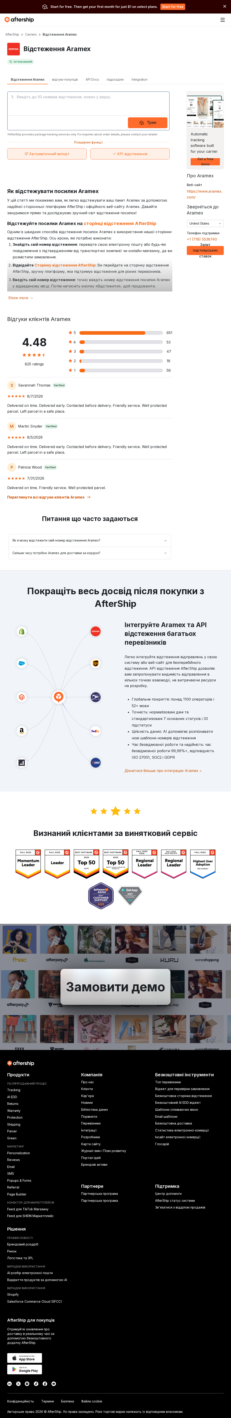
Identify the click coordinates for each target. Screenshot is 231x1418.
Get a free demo (205, 161)
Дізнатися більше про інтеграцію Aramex (163, 770)
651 (169, 332)
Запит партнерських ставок (205, 250)
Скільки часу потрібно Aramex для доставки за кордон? (56, 553)
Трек (152, 122)
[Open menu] (222, 20)
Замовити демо (115, 987)
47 (168, 351)
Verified (59, 385)
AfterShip (12, 34)
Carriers (31, 34)
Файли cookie (91, 1401)
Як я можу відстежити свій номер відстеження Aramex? (56, 540)
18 (168, 361)
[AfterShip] (20, 20)
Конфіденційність (20, 1401)
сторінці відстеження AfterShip (120, 223)
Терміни (47, 1401)
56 (168, 370)
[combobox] (205, 223)
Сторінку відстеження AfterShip (65, 265)
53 (168, 342)
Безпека (67, 1401)
